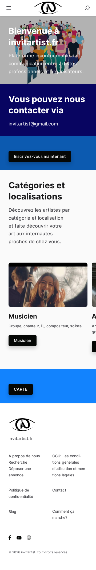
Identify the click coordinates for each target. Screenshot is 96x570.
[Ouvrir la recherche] (87, 8)
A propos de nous (24, 456)
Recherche (18, 462)
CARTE (20, 389)
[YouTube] (19, 537)
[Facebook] (11, 537)
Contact (59, 490)
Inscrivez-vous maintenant (40, 156)
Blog (12, 511)
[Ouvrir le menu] (9, 8)
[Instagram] (27, 537)
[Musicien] (48, 284)
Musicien (22, 340)
